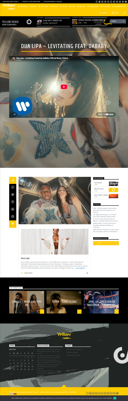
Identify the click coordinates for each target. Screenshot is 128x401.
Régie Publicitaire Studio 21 (11, 2)
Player (116, 13)
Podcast (55, 6)
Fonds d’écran (94, 6)
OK (115, 398)
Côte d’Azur (106, 6)
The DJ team (44, 6)
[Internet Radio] (45, 394)
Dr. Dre (91, 292)
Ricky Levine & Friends (101, 195)
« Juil (10, 374)
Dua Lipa (64, 143)
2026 (11, 292)
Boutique (82, 6)
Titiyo (58, 292)
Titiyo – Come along (64, 302)
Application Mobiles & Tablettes (53, 2)
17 (32, 363)
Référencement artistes (74, 349)
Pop (70, 143)
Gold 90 (98, 292)
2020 (58, 143)
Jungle (16, 292)
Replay (34, 6)
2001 (48, 292)
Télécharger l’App (120, 6)
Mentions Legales (72, 352)
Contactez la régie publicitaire (31, 2)
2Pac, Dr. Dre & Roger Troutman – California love (101, 305)
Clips (73, 6)
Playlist (64, 6)
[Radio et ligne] (117, 243)
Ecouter (104, 13)
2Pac (86, 292)
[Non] (126, 398)
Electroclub (98, 183)
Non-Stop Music (99, 189)
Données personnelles (74, 355)
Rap (103, 292)
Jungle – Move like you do (27, 303)
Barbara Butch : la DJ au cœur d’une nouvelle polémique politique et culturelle (104, 225)
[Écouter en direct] (95, 243)
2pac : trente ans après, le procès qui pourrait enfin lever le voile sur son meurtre (105, 210)
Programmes (24, 6)
